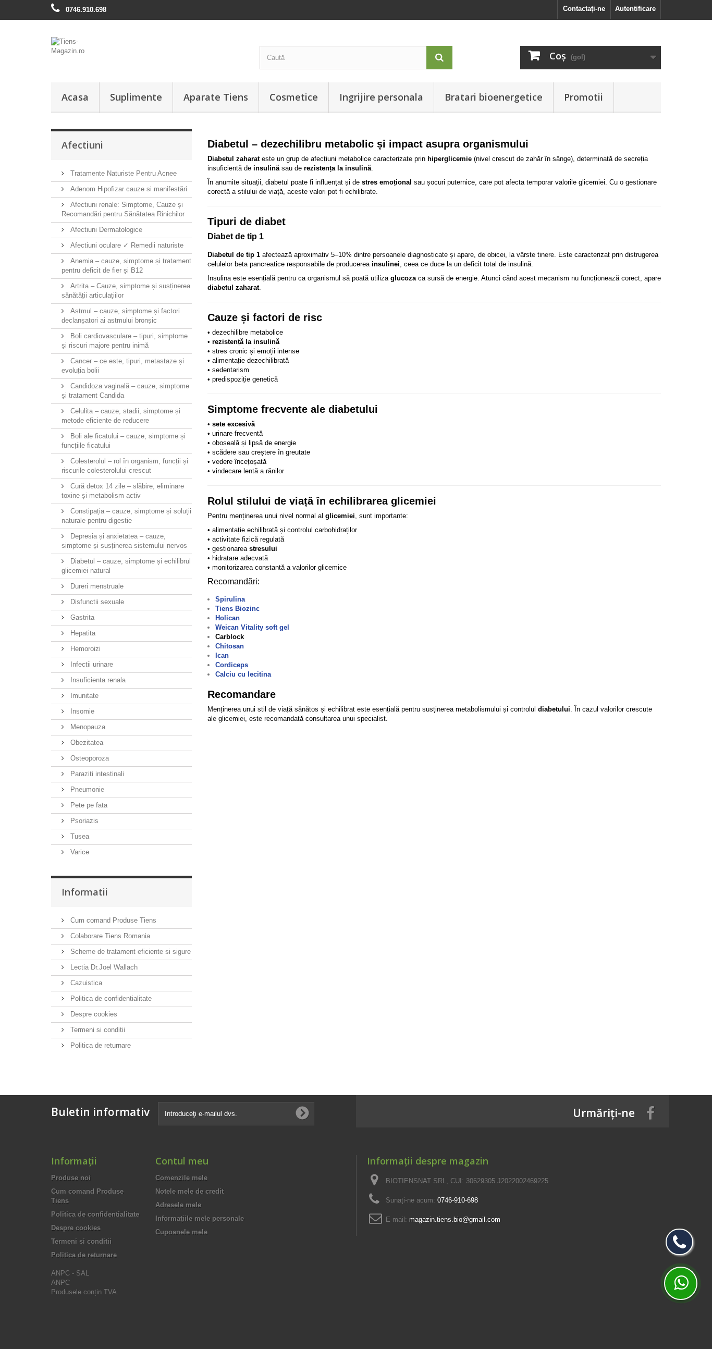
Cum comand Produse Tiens (112, 920)
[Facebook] (650, 1113)
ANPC (60, 1282)
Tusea (78, 836)
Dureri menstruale (96, 586)
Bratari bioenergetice (494, 97)
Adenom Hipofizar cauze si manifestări (127, 189)
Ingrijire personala (381, 97)
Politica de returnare (99, 1045)
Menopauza (86, 727)
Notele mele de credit (189, 1191)
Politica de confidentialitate (110, 998)
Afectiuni (82, 145)
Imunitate (83, 696)
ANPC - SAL (70, 1273)
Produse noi (71, 1178)
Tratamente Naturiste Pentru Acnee (122, 173)
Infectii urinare (90, 664)
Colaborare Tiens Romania (109, 936)
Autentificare (635, 9)
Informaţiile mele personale (199, 1218)
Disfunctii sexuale (96, 602)
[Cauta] (439, 57)
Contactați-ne (584, 9)
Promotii (583, 97)
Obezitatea (85, 742)
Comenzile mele (181, 1178)
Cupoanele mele (181, 1232)
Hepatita (81, 633)
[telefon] (679, 1242)
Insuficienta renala (97, 680)
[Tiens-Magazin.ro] (147, 52)
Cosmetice (293, 97)
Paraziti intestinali (96, 774)
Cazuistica (85, 983)
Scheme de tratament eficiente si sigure (129, 951)
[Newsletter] (302, 1113)
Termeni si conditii (96, 1030)
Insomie (81, 711)
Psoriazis (83, 821)
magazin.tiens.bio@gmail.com (454, 1219)
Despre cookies (92, 1014)
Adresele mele (178, 1205)
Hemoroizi (84, 649)
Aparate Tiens (215, 97)
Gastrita (81, 617)
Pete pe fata (87, 805)
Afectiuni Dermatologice (105, 230)
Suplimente (136, 97)
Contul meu (181, 1161)
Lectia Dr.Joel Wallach (103, 967)
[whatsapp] (680, 1283)
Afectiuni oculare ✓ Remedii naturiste (125, 245)
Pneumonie (86, 789)
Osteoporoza (88, 758)
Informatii (85, 892)
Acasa (75, 97)
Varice (78, 852)
